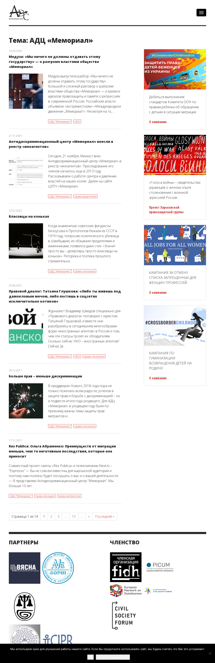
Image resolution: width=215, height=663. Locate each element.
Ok (90, 657)
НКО (77, 121)
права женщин (44, 496)
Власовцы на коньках (29, 216)
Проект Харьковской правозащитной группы (166, 209)
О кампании (157, 122)
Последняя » (105, 516)
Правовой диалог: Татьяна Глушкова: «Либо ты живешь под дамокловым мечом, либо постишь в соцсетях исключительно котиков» (65, 296)
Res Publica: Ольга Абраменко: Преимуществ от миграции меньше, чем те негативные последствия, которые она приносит (62, 451)
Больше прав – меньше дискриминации (45, 376)
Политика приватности (112, 657)
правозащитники (85, 196)
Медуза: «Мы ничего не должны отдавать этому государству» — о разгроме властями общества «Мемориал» (54, 61)
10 (74, 516)
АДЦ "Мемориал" (60, 121)
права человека (85, 271)
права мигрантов (69, 496)
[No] (210, 653)
